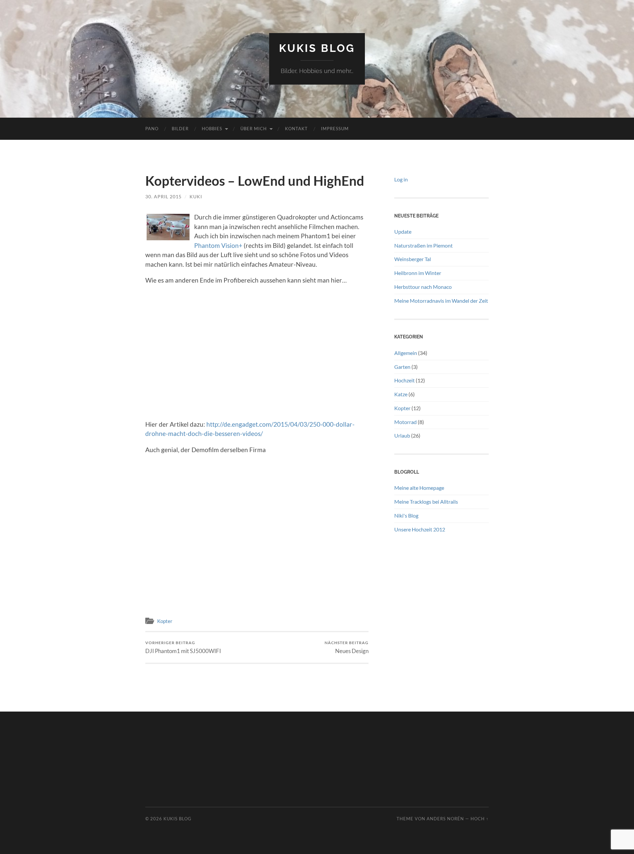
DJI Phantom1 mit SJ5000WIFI (183, 647)
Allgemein (405, 353)
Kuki (196, 196)
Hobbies (212, 128)
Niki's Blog (406, 515)
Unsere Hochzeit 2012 (419, 529)
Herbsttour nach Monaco (423, 287)
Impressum (335, 128)
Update (402, 231)
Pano (151, 128)
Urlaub (402, 435)
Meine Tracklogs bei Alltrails (426, 501)
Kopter (164, 621)
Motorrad (405, 422)
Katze (400, 394)
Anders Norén (445, 818)
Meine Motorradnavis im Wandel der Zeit (441, 300)
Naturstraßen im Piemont (423, 245)
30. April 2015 (163, 196)
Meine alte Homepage (419, 488)
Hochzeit (404, 380)
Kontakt (296, 128)
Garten (402, 367)
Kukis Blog (317, 48)
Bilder (180, 128)
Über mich (253, 128)
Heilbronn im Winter (417, 273)
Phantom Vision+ (218, 245)
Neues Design (347, 647)
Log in (401, 179)
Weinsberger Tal (412, 259)
